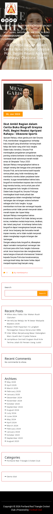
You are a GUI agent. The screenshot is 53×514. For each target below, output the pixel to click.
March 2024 (12, 425)
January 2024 (13, 432)
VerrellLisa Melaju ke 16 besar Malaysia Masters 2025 (25, 322)
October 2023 (13, 435)
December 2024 (14, 397)
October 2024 (13, 404)
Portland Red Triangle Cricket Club (23, 461)
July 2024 (11, 413)
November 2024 (14, 401)
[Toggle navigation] (49, 20)
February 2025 (14, 391)
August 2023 (13, 441)
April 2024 (12, 422)
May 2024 (11, 419)
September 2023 (15, 438)
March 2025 (12, 388)
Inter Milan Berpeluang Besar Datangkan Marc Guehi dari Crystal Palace (26, 334)
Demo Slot (12, 476)
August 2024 (13, 410)
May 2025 (11, 382)
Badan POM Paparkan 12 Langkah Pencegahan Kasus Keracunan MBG (24, 328)
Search (8, 287)
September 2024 (15, 407)
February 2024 (14, 429)
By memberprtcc (21, 273)
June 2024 (12, 416)
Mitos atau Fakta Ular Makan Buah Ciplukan (23, 316)
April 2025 (12, 385)
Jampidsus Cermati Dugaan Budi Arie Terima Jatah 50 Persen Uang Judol (25, 341)
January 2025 (13, 394)
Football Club (35, 510)
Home (5, 25)
